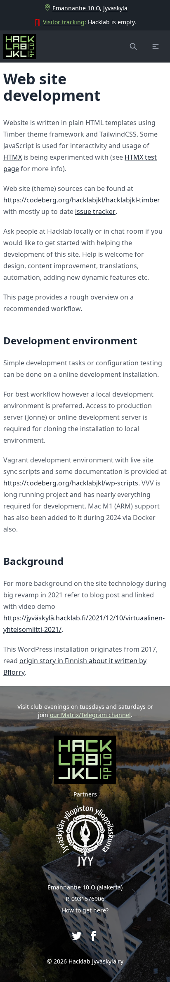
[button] (155, 46)
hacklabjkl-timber (133, 199)
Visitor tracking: (64, 22)
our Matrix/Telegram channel (90, 715)
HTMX (12, 157)
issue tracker (95, 211)
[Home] (19, 46)
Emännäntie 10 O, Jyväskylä (90, 8)
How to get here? (85, 910)
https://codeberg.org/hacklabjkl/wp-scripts (70, 483)
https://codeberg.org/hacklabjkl (53, 199)
